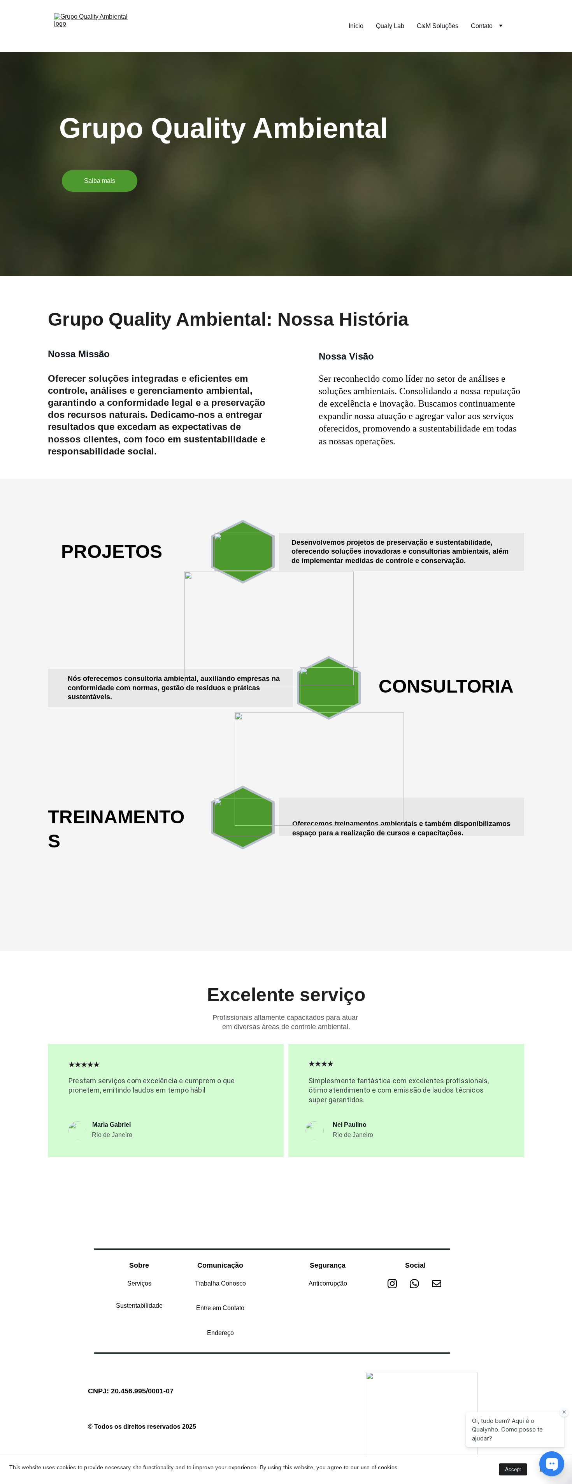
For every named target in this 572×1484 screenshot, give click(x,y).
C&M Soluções (437, 26)
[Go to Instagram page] (396, 1283)
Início (356, 26)
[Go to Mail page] (436, 1283)
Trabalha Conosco (220, 1283)
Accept (513, 1469)
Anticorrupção (328, 1283)
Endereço (220, 1333)
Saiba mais (99, 180)
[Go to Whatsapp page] (418, 1283)
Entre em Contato (220, 1308)
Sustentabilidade (139, 1305)
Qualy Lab (390, 26)
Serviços (139, 1283)
